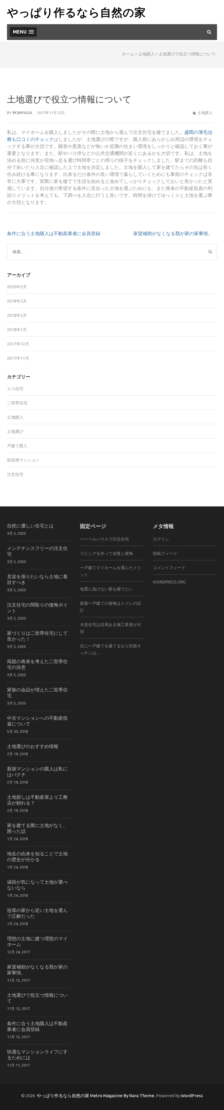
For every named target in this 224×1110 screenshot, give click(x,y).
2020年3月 (17, 286)
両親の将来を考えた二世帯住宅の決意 (37, 664)
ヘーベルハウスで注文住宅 (104, 539)
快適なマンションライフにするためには (37, 1054)
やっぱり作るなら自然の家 (76, 11)
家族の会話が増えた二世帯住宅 (37, 692)
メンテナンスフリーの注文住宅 (37, 551)
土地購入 (146, 54)
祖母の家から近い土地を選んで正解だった (37, 913)
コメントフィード (169, 567)
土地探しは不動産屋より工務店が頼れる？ (37, 800)
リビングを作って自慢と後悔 (106, 553)
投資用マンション (23, 460)
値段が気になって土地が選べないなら (37, 885)
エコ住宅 (15, 388)
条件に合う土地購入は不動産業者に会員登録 (53, 233)
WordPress (192, 1095)
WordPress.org (169, 582)
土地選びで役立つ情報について (37, 998)
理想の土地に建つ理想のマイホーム (37, 941)
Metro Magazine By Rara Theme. (123, 1095)
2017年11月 (18, 358)
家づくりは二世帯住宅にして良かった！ (37, 636)
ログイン (161, 539)
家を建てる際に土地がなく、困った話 (37, 828)
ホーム (128, 54)
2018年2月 (17, 315)
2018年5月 (17, 301)
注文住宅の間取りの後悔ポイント (37, 607)
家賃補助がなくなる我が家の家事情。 (173, 233)
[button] (23, 32)
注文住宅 (15, 474)
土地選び (15, 431)
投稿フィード (165, 553)
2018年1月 (17, 329)
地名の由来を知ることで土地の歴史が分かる (37, 856)
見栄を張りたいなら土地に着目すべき (37, 579)
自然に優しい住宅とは (30, 525)
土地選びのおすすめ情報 (32, 746)
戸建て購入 (17, 445)
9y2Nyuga (22, 113)
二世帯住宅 (17, 403)
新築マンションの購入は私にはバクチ (37, 771)
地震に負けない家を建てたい (106, 589)
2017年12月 (18, 344)
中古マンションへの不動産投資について (37, 721)
